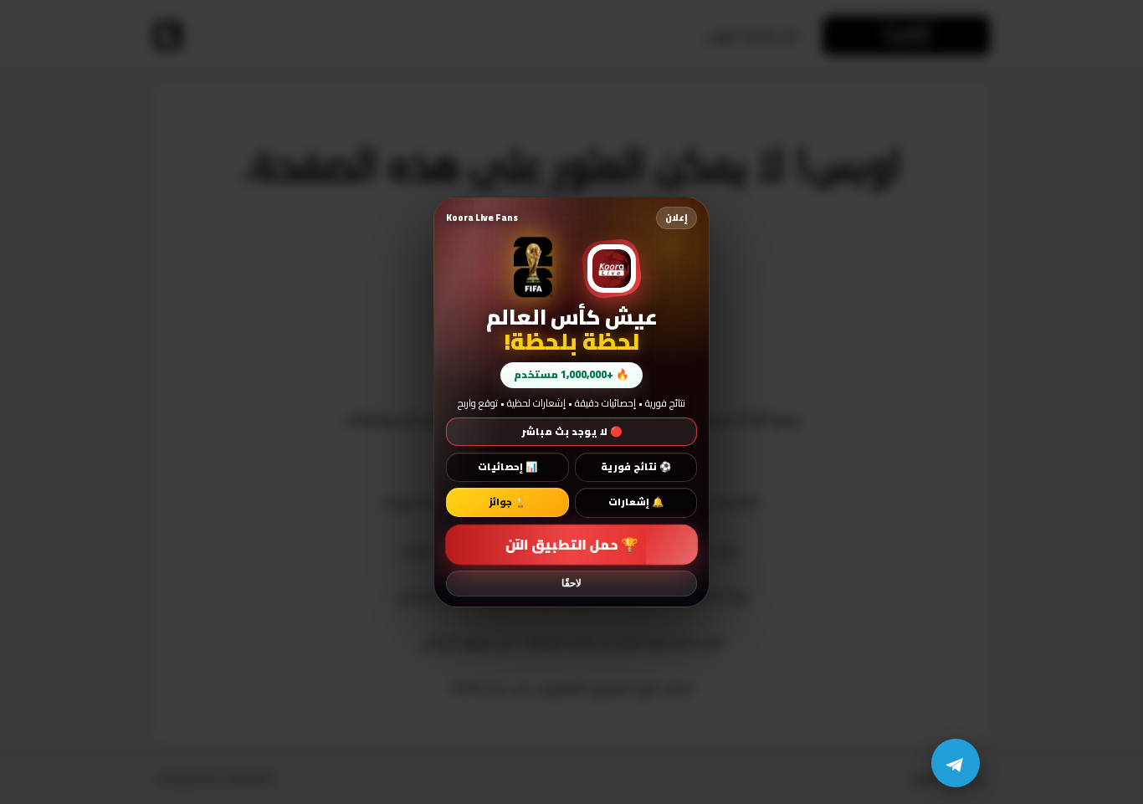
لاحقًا (571, 583)
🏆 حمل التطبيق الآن (571, 544)
